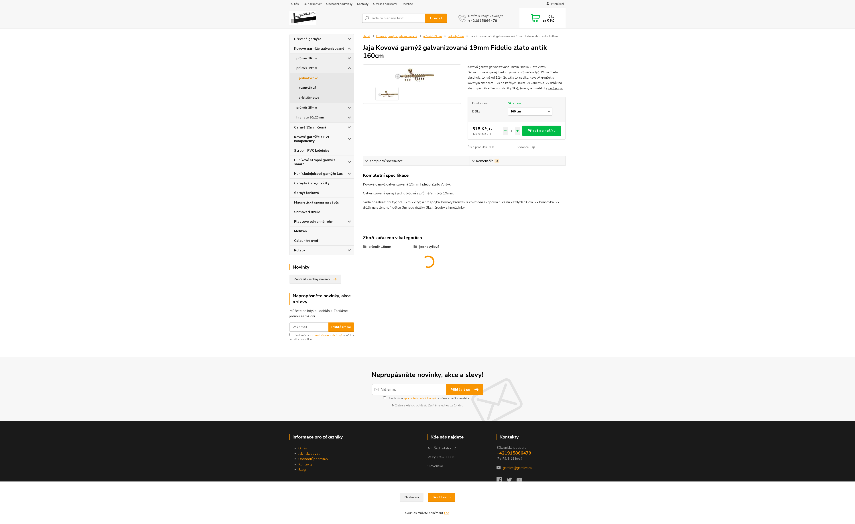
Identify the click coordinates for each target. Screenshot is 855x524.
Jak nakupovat (312, 4)
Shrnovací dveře (307, 212)
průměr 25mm (306, 108)
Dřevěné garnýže (307, 39)
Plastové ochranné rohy (313, 221)
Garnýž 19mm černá (310, 127)
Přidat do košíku (542, 130)
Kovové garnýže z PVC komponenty (312, 139)
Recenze (407, 4)
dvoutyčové (307, 88)
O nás (295, 4)
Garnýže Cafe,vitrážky (312, 183)
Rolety (299, 250)
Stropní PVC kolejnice (311, 150)
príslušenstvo (309, 98)
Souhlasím (442, 497)
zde (446, 513)
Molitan (300, 231)
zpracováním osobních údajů (326, 335)
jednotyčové (308, 78)
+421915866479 (482, 20)
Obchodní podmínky (339, 4)
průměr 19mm (306, 68)
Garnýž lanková (306, 193)
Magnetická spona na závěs (316, 202)
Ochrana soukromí (385, 4)
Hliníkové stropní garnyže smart (315, 162)
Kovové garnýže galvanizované (319, 48)
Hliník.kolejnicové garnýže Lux (318, 173)
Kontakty (362, 4)
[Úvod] (323, 18)
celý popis (555, 88)
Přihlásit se (341, 327)
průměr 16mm (306, 58)
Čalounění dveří (306, 241)
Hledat (436, 18)
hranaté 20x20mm (310, 117)
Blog (302, 469)
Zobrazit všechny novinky (312, 279)
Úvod (366, 36)
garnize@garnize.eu (517, 468)
